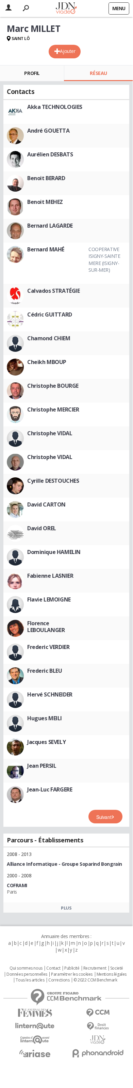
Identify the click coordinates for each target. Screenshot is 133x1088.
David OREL (41, 528)
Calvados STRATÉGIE (53, 290)
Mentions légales (112, 974)
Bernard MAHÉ (45, 249)
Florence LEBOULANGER (46, 626)
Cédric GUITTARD (49, 314)
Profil (31, 73)
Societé (116, 968)
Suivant (103, 817)
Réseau (98, 73)
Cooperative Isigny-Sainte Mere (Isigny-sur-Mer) (104, 259)
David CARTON (46, 504)
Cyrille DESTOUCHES (53, 480)
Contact (53, 968)
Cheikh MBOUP (46, 362)
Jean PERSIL (41, 765)
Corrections (58, 980)
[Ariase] (34, 1053)
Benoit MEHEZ (45, 202)
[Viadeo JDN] (97, 1039)
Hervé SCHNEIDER (49, 694)
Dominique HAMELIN (54, 552)
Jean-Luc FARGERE (49, 789)
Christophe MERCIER (53, 409)
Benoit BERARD (46, 178)
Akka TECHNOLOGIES (54, 107)
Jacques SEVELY (46, 742)
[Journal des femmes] (34, 1013)
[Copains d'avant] (34, 1039)
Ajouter (67, 51)
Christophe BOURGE (53, 385)
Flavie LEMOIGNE (49, 599)
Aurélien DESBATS (50, 154)
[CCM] (97, 1013)
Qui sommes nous (26, 968)
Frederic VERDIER (48, 647)
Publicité (71, 968)
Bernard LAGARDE (50, 225)
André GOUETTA (48, 130)
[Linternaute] (34, 1026)
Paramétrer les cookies (72, 974)
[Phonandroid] (97, 1053)
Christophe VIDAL (49, 433)
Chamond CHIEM (48, 338)
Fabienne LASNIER (50, 575)
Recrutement (94, 968)
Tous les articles (30, 980)
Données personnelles (26, 974)
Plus (66, 908)
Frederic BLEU (44, 670)
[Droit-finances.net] (97, 1026)
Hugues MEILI (44, 718)
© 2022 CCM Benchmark (95, 980)
